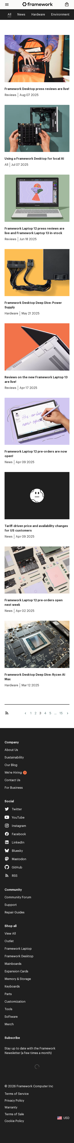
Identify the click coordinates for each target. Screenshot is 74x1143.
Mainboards (13, 963)
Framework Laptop (18, 948)
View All (10, 933)
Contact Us (12, 780)
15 (61, 713)
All (9, 14)
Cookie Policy (14, 1121)
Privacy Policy (14, 1100)
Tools (8, 1009)
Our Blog (11, 765)
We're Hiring (13, 772)
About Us (11, 749)
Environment (60, 14)
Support (11, 904)
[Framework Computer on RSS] (7, 713)
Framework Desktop (19, 956)
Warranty (11, 1107)
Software (11, 1016)
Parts (8, 994)
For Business (14, 787)
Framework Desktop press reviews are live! (37, 89)
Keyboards (12, 986)
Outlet (9, 941)
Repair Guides (14, 912)
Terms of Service (17, 1093)
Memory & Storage (18, 978)
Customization (15, 1001)
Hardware (38, 14)
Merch (9, 1024)
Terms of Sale (14, 1114)
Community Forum (18, 897)
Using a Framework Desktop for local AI (34, 158)
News (21, 14)
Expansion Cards (16, 971)
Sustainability (14, 757)
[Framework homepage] (37, 4)
